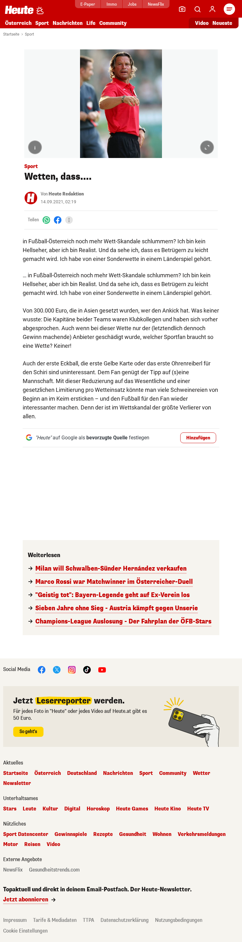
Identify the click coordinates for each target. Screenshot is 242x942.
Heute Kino (167, 809)
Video (202, 23)
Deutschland (82, 773)
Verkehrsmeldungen (202, 834)
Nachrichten (118, 773)
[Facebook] (57, 220)
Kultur (50, 809)
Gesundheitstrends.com (54, 870)
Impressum (15, 920)
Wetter (201, 773)
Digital (72, 809)
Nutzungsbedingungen (178, 920)
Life (90, 23)
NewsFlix (156, 4)
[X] (56, 669)
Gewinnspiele (71, 834)
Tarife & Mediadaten (55, 920)
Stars (9, 809)
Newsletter (17, 783)
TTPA (88, 920)
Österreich (18, 23)
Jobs (132, 4)
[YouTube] (102, 669)
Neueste (222, 23)
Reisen (32, 844)
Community (113, 23)
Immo (112, 4)
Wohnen (162, 834)
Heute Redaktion (66, 194)
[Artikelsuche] (197, 9)
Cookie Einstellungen (25, 931)
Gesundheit (132, 834)
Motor (10, 844)
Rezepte (103, 834)
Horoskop (98, 809)
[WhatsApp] (46, 220)
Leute (29, 809)
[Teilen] (69, 220)
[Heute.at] (19, 9)
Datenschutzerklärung (125, 920)
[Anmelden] (212, 9)
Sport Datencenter (25, 834)
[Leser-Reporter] (182, 9)
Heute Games (132, 809)
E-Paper (87, 4)
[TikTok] (87, 669)
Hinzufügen (198, 438)
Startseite (11, 34)
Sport (42, 23)
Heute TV (198, 809)
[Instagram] (72, 669)
